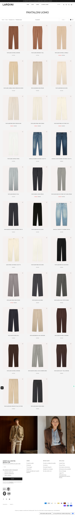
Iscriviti (12, 478)
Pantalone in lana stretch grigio (61, 300)
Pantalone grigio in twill (13, 194)
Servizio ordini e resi (47, 471)
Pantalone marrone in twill (37, 52)
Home (28, 4)
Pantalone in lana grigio (37, 300)
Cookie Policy (62, 463)
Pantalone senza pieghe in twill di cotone (13, 406)
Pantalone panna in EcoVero (37, 264)
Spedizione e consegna (48, 469)
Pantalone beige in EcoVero (62, 88)
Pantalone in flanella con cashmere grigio (37, 370)
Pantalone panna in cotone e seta (61, 123)
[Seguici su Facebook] (3, 499)
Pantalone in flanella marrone (61, 335)
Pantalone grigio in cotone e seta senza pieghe (61, 194)
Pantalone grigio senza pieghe (13, 300)
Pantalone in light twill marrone (61, 370)
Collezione (28, 465)
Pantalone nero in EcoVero (37, 229)
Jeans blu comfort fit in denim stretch (61, 229)
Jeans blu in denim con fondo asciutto (37, 158)
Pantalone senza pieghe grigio (37, 406)
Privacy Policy (62, 465)
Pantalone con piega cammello (61, 52)
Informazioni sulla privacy (64, 467)
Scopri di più (19, 444)
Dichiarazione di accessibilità (65, 469)
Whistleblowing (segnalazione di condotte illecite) (64, 476)
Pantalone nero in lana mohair (61, 264)
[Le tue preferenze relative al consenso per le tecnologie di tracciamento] (74, 386)
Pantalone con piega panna (13, 158)
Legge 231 (61, 473)
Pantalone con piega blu (13, 335)
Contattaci (45, 465)
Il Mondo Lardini (44, 4)
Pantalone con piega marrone (13, 52)
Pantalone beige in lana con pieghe (37, 335)
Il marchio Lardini (30, 463)
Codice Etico (29, 469)
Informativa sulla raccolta (45, 513)
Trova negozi (29, 467)
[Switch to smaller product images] (72, 19)
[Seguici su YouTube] (9, 499)
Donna (37, 4)
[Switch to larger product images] (70, 19)
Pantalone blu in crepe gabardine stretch (13, 229)
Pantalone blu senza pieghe (38, 194)
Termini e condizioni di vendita (49, 463)
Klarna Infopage (62, 471)
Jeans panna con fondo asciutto (13, 264)
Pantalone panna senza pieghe (37, 123)
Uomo (32, 4)
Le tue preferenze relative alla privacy (61, 513)
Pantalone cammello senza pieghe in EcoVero (13, 88)
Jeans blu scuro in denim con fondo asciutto (61, 158)
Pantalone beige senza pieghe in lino (13, 123)
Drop (52, 510)
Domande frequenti (47, 467)
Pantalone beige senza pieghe (37, 88)
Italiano (58, 4)
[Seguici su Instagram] (6, 499)
